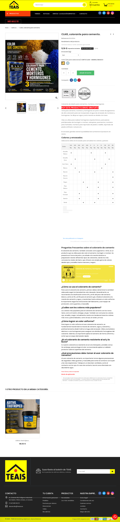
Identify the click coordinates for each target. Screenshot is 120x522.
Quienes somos (85, 503)
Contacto (83, 509)
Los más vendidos (67, 500)
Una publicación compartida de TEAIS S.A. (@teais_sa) (86, 241)
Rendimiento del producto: (70, 41)
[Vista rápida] (24, 436)
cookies (83, 506)
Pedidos (45, 500)
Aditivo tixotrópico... (22, 441)
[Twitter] (104, 13)
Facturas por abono (49, 503)
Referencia (65, 38)
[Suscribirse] (112, 471)
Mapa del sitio (85, 512)
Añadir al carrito (85, 73)
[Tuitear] (75, 80)
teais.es (38, 519)
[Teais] (16, 471)
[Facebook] (99, 13)
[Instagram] (112, 13)
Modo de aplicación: (68, 374)
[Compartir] (71, 80)
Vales (44, 509)
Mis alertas (46, 512)
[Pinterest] (79, 80)
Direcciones (47, 506)
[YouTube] (108, 13)
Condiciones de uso (87, 500)
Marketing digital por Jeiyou (25, 519)
